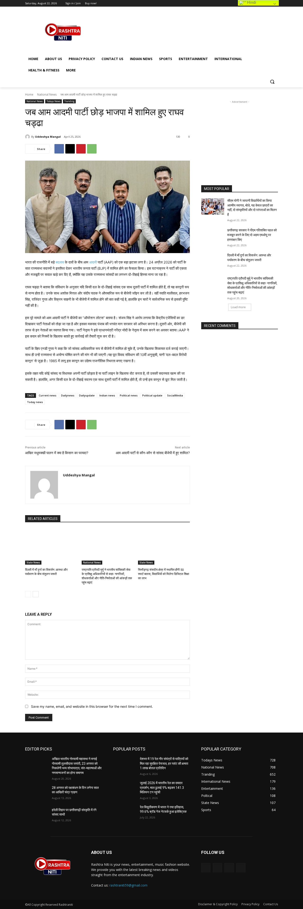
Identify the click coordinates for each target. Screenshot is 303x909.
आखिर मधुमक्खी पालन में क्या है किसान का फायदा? (56, 453)
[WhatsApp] (92, 149)
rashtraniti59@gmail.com (128, 885)
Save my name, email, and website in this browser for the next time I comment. (92, 706)
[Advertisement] (187, 31)
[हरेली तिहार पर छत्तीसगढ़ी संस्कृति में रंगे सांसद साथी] (36, 816)
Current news (47, 395)
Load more (238, 307)
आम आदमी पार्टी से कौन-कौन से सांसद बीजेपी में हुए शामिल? (153, 453)
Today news (35, 402)
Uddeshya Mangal (48, 136)
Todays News (53, 101)
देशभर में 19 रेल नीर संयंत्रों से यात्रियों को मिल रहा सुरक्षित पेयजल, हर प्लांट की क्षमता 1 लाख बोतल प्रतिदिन (164, 763)
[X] (70, 149)
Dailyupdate (87, 395)
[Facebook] (59, 149)
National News (47, 94)
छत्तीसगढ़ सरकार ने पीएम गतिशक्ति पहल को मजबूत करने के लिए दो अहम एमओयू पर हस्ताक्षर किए (252, 234)
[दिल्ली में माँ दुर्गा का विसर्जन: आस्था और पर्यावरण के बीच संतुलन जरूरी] (51, 546)
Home (29, 94)
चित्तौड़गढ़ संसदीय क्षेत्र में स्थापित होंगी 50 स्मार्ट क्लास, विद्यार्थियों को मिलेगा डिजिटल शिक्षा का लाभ (163, 574)
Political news (129, 395)
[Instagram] (217, 867)
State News (33, 562)
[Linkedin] (229, 867)
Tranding (69, 101)
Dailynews (67, 395)
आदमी (93, 262)
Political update (152, 395)
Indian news (107, 395)
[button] (272, 81)
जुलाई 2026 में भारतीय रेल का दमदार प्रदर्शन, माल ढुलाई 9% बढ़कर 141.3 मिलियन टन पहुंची (162, 787)
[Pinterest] (81, 149)
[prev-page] (28, 594)
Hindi (251, 2)
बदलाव (60, 262)
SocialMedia (175, 395)
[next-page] (36, 594)
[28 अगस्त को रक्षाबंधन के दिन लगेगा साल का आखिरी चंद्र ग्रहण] (36, 794)
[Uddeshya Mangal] (28, 136)
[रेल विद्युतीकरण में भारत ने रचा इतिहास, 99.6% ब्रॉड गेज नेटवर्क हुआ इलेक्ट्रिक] (124, 813)
